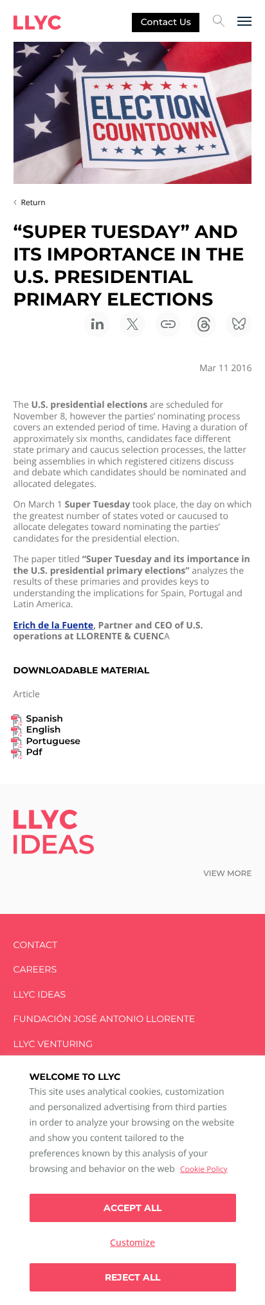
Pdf (34, 752)
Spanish (44, 718)
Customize (132, 1242)
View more (227, 874)
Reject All (132, 1277)
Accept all (132, 1208)
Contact (35, 945)
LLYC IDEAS (40, 994)
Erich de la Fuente (53, 626)
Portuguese (53, 741)
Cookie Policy (203, 1169)
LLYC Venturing (53, 1044)
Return (33, 202)
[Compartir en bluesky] (238, 324)
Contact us (166, 22)
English (43, 729)
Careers (35, 969)
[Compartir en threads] (203, 324)
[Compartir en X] (132, 324)
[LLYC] (37, 22)
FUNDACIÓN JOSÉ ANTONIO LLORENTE (105, 1019)
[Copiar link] (168, 324)
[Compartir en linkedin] (97, 324)
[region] (132, 1180)
